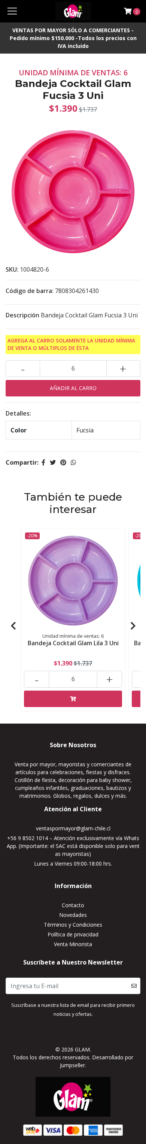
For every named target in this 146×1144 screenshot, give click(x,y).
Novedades (73, 914)
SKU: (12, 269)
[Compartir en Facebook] (43, 462)
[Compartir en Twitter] (53, 462)
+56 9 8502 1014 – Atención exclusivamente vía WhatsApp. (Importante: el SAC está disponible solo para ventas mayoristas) (73, 845)
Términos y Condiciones (73, 924)
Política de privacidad (73, 934)
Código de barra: (30, 291)
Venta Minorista (73, 944)
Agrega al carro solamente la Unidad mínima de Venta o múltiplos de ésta (71, 344)
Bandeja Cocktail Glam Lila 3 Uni (73, 643)
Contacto (73, 905)
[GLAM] (73, 11)
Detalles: (18, 413)
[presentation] (13, 625)
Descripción (22, 315)
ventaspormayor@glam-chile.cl (73, 828)
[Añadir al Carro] (73, 699)
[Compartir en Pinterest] (63, 462)
